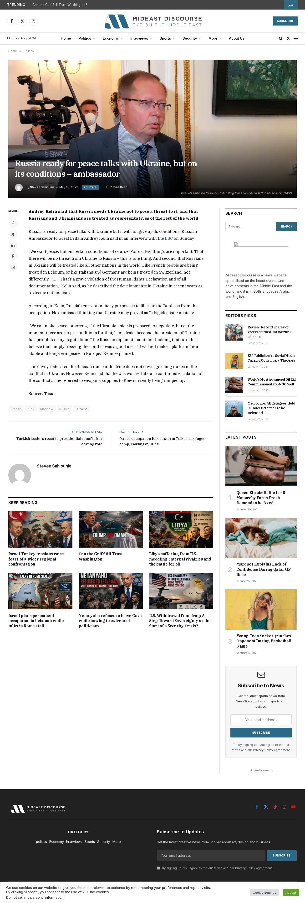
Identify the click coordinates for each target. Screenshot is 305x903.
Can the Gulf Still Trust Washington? (59, 5)
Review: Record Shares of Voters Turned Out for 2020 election (269, 332)
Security (190, 38)
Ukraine (82, 409)
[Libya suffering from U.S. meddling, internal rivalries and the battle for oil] (181, 529)
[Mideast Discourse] (152, 21)
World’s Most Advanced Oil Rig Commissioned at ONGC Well (272, 381)
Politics (85, 38)
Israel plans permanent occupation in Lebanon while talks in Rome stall (36, 620)
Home (66, 38)
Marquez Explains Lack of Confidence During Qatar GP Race (263, 569)
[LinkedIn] (12, 245)
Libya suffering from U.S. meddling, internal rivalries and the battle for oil (180, 559)
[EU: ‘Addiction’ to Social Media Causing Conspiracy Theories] (234, 361)
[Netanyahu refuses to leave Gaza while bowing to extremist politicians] (111, 591)
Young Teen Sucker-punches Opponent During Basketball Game (263, 641)
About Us (236, 38)
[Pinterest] (12, 256)
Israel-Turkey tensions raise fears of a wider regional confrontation (36, 559)
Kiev (31, 409)
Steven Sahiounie (42, 187)
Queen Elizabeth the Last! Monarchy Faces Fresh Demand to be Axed (260, 497)
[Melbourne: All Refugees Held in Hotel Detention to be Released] (234, 408)
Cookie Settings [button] (264, 892)
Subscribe (285, 21)
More (212, 38)
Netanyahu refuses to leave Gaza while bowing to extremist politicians (110, 620)
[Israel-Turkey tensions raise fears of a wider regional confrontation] (40, 529)
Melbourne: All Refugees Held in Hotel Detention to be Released (271, 408)
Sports (165, 38)
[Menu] (296, 38)
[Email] (12, 267)
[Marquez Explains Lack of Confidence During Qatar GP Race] (261, 538)
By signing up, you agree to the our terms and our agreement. (217, 868)
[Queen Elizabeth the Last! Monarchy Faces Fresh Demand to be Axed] (261, 466)
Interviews (139, 38)
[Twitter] (12, 234)
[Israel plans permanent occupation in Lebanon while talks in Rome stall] (40, 591)
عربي (291, 4)
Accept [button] (290, 892)
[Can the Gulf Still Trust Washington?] (111, 529)
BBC (169, 238)
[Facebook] (12, 223)
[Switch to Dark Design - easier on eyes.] (288, 38)
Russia (64, 409)
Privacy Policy (263, 750)
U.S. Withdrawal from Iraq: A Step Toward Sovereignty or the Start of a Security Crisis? (180, 620)
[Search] (281, 38)
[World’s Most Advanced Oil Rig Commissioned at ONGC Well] (234, 385)
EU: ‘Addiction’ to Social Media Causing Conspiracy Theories (271, 358)
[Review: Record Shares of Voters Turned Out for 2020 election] (234, 332)
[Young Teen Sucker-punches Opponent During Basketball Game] (261, 609)
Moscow (46, 409)
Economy (111, 38)
